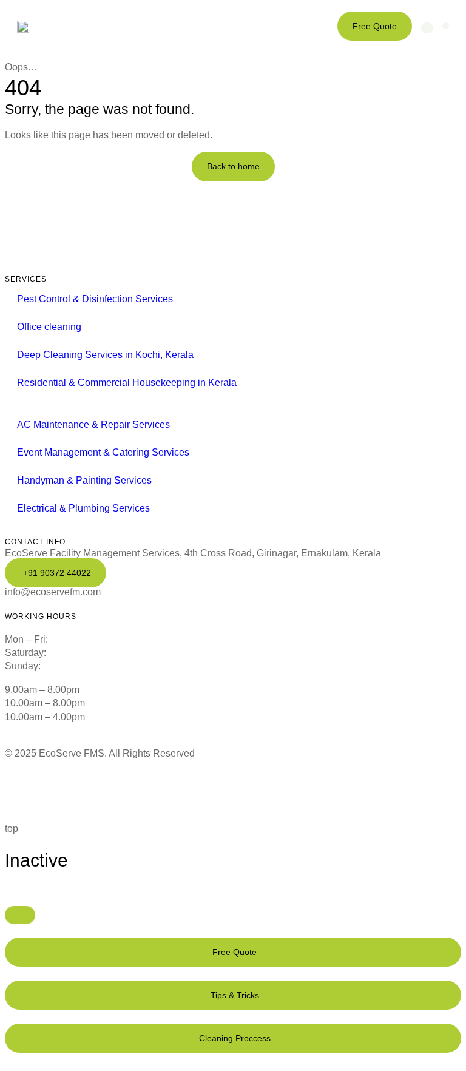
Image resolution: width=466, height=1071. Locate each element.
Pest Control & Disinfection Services (95, 299)
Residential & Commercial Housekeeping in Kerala (127, 382)
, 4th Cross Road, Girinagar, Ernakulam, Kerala (193, 553)
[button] (445, 25)
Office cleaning (49, 327)
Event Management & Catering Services (103, 452)
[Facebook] (20, 789)
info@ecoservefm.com (53, 592)
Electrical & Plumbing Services (83, 508)
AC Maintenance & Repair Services (93, 424)
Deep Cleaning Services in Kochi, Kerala (105, 355)
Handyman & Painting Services (84, 480)
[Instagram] (134, 789)
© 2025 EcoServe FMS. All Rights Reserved (100, 753)
